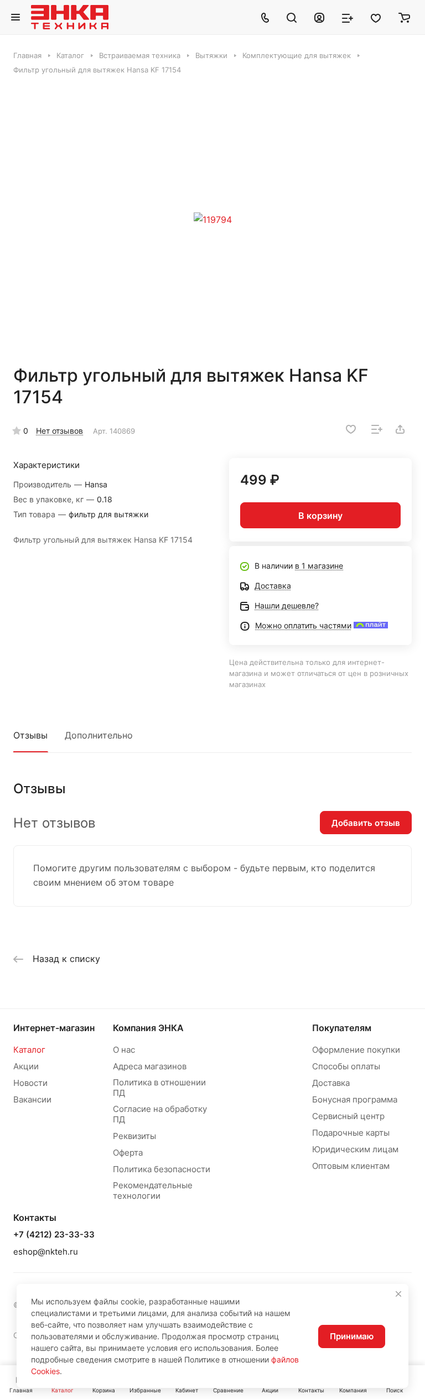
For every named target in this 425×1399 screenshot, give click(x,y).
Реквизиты (134, 1136)
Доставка (331, 1083)
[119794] (212, 219)
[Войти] (319, 17)
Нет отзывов (59, 430)
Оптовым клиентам (351, 1166)
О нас (124, 1049)
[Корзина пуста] (404, 17)
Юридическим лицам (355, 1149)
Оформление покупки (356, 1049)
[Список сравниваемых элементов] (347, 17)
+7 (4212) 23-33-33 (54, 1235)
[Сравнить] (376, 429)
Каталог (29, 1049)
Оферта (128, 1152)
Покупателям (341, 1027)
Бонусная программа (354, 1099)
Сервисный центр (348, 1116)
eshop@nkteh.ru (45, 1251)
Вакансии (32, 1099)
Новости (30, 1083)
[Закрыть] (398, 1294)
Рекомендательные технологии (153, 1190)
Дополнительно (99, 735)
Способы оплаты (346, 1066)
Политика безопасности (161, 1169)
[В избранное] (350, 429)
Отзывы (30, 735)
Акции (26, 1066)
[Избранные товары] (376, 17)
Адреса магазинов (149, 1066)
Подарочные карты (351, 1132)
